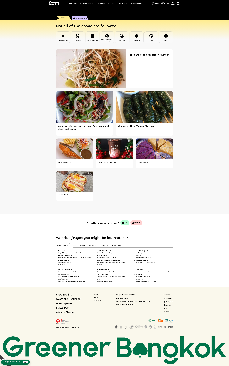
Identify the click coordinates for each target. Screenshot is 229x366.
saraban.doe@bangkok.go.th (125, 304)
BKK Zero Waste (62, 260)
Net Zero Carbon (63, 274)
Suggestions (98, 300)
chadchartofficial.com (103, 251)
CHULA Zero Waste (141, 260)
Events (96, 297)
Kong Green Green (102, 269)
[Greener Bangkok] (54, 3)
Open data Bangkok (141, 251)
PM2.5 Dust (62, 308)
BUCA (98, 279)
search (173, 4)
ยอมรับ (25, 362)
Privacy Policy (76, 327)
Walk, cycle (139, 279)
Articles (62, 18)
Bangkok (60, 251)
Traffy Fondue (62, 265)
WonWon (138, 274)
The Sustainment (102, 274)
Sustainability (73, 3)
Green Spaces (100, 3)
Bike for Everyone (63, 279)
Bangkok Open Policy (64, 255)
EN (168, 4)
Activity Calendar (81, 18)
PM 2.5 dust (111, 3)
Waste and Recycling (86, 3)
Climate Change (122, 3)
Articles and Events (136, 3)
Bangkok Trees (101, 255)
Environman (139, 265)
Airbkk (137, 255)
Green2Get (139, 269)
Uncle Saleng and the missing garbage (108, 260)
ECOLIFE (99, 265)
